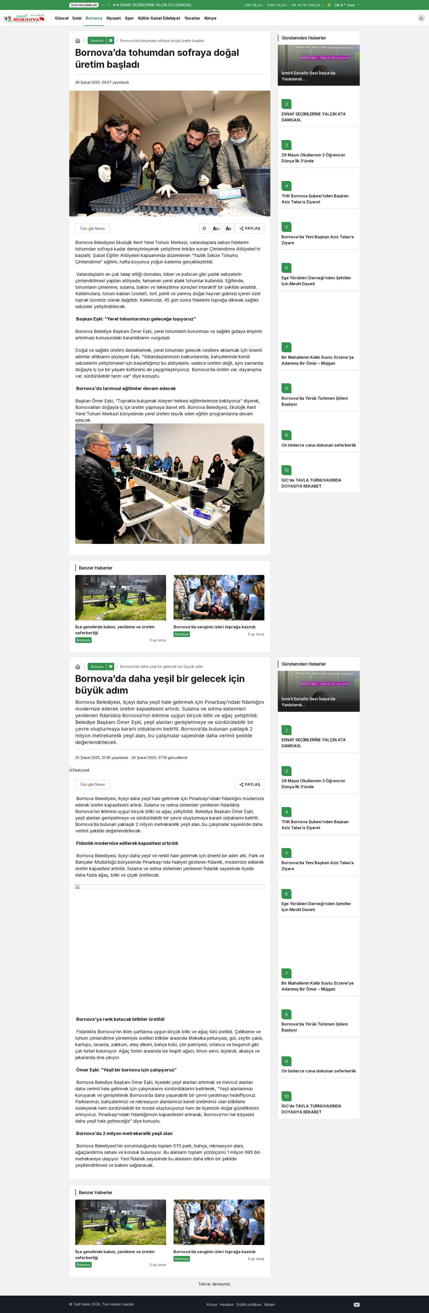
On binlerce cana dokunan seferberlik (319, 445)
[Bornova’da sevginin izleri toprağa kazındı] (219, 609)
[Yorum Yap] (204, 228)
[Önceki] (103, 5)
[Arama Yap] (421, 18)
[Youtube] (357, 1304)
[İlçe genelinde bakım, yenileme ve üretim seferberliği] (120, 609)
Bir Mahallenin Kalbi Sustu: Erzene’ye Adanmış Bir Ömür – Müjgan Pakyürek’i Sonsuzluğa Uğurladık (318, 363)
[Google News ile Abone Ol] (92, 228)
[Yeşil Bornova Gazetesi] (24, 17)
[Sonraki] (109, 5)
